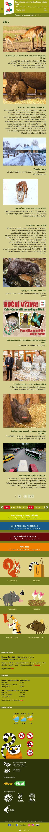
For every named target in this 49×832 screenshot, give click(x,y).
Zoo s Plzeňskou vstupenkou (24, 525)
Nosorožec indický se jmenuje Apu (32, 107)
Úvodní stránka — (21, 15)
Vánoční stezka (40, 169)
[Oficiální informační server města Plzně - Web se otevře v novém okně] (14, 784)
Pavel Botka (15, 821)
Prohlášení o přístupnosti (35, 821)
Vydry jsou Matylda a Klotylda (33, 290)
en (24, 830)
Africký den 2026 (19, 507)
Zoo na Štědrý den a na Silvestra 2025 (30, 208)
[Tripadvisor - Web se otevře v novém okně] (37, 825)
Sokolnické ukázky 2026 (24, 536)
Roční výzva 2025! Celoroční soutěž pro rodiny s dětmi (26, 341)
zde (12, 669)
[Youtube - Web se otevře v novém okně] (29, 825)
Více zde (37, 665)
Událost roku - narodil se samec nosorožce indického (28, 432)
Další (31, 496)
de (29, 830)
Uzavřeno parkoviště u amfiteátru (32, 475)
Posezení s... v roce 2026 (36, 225)
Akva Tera (24, 546)
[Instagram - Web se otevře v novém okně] (33, 825)
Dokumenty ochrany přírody (24, 515)
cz (20, 830)
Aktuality (31, 15)
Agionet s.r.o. (23, 821)
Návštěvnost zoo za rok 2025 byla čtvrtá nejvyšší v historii (25, 57)
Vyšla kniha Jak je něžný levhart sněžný (30, 384)
